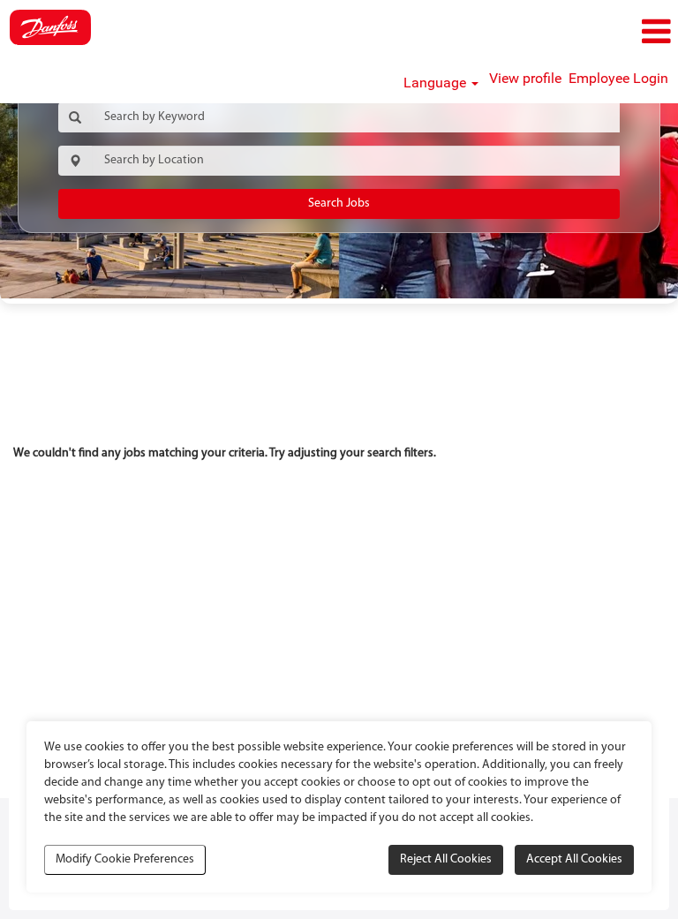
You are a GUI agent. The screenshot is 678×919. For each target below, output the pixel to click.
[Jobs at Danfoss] (50, 27)
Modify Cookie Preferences (125, 859)
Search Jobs (339, 203)
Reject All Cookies (446, 859)
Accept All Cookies (574, 859)
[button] (565, 32)
